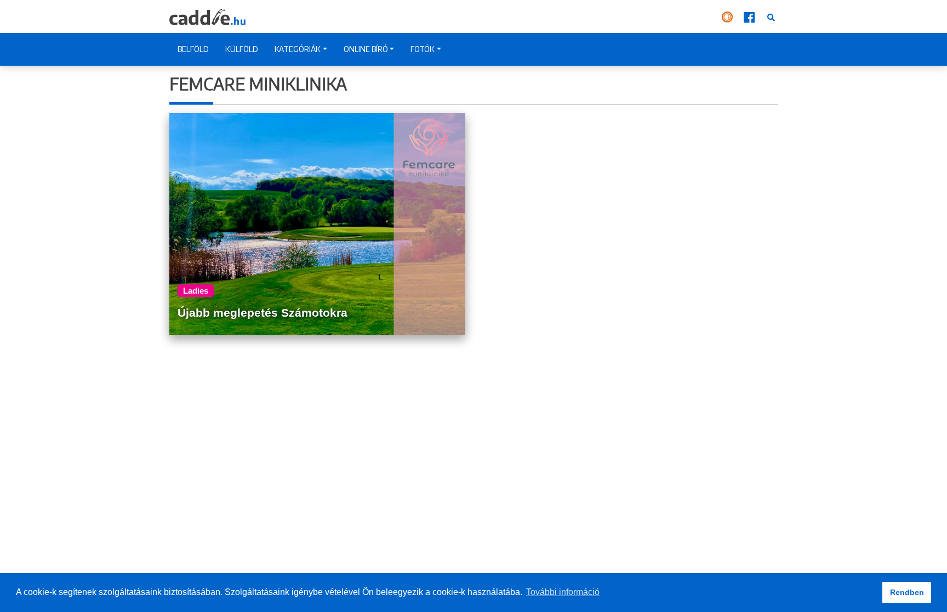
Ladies (195, 290)
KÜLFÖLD (241, 49)
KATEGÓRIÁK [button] (298, 49)
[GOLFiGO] (728, 16)
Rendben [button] (907, 592)
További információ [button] (563, 592)
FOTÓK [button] (422, 49)
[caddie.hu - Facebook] (750, 16)
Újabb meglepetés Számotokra (262, 312)
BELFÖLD (193, 49)
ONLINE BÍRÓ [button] (366, 49)
